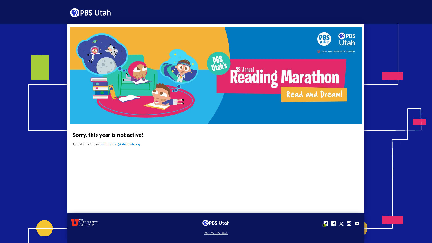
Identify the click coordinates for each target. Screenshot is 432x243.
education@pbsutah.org (120, 144)
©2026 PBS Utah (216, 233)
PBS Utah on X (341, 223)
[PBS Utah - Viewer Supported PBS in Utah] (90, 13)
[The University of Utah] (117, 222)
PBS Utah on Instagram (349, 223)
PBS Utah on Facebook (333, 223)
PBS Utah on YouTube (357, 223)
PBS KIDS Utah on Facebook (325, 223)
